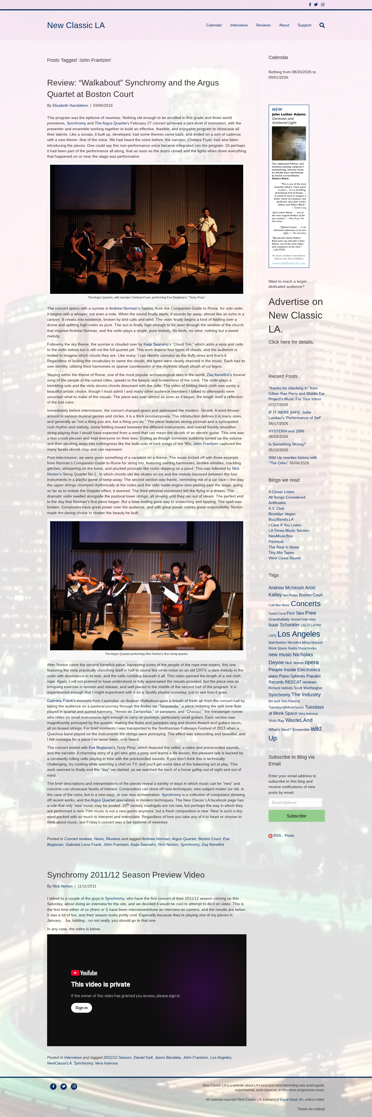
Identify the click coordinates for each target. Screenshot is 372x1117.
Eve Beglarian (101, 747)
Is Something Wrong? (287, 444)
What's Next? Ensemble (289, 729)
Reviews (263, 25)
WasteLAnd (299, 720)
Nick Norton (168, 844)
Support (304, 25)
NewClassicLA (59, 1063)
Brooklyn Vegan (282, 514)
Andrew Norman (123, 308)
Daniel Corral (277, 613)
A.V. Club (276, 508)
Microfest (294, 642)
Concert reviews (78, 839)
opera (312, 662)
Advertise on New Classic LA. (296, 315)
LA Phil (316, 625)
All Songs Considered (287, 497)
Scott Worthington (308, 688)
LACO (305, 625)
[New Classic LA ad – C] (289, 186)
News (99, 839)
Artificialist (277, 502)
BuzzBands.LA (281, 519)
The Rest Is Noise (284, 547)
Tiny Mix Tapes (281, 552)
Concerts (306, 604)
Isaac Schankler (284, 624)
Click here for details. (291, 342)
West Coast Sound (285, 558)
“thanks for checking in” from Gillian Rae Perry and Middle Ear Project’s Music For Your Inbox (297, 393)
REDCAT (293, 682)
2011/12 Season (117, 1057)
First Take (295, 613)
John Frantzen (205, 443)
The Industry (306, 694)
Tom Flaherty (290, 701)
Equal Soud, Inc (291, 1099)
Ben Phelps (290, 595)
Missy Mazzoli (312, 642)
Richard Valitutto (281, 688)
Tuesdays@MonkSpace (286, 707)
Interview (309, 619)
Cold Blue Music (279, 605)
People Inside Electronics (294, 669)
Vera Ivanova (106, 1063)
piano (273, 676)
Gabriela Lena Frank (83, 844)
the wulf (274, 701)
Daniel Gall (143, 1057)
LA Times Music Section (289, 530)
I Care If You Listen (285, 525)
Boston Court (209, 839)
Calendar (214, 25)
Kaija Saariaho (156, 344)
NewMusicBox (281, 536)
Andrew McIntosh (286, 587)
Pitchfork (276, 541)
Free (310, 613)
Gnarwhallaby (279, 619)
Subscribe (296, 816)
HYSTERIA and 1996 (286, 431)
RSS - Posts (283, 835)
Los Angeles (220, 1057)
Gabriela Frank (60, 700)
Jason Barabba (168, 1057)
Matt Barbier (277, 642)
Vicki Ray (276, 720)
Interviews (239, 25)
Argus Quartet (103, 800)
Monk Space (278, 648)
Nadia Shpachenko (302, 648)
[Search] (320, 25)
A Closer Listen (281, 492)
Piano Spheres (292, 676)
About (284, 25)
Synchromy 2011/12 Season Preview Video (126, 874)
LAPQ (272, 635)
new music (280, 654)
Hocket (296, 619)
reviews (309, 682)
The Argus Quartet (111, 123)
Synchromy (76, 123)
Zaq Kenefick (218, 375)
